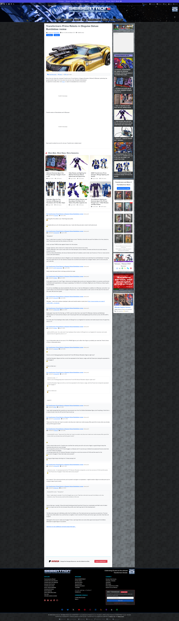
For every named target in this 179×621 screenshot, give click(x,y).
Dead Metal (56, 32)
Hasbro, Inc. (112, 616)
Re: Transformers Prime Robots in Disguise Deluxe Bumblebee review (64, 214)
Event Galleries (48, 590)
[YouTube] (79, 610)
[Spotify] (117, 610)
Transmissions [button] (67, 19)
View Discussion (53, 74)
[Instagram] (90, 610)
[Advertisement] (37, 44)
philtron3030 (57, 309)
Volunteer (108, 582)
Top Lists (46, 594)
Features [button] (105, 19)
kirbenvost (56, 488)
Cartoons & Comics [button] (93, 19)
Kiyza (55, 407)
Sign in (60, 74)
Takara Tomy (121, 616)
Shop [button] (58, 19)
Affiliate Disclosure (80, 585)
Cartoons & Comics (49, 589)
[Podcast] (106, 610)
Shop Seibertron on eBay (112, 585)
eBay (129, 30)
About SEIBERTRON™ (80, 579)
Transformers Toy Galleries (51, 582)
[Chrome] (45, 600)
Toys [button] (83, 19)
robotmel (56, 349)
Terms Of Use (78, 584)
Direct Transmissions (117, 592)
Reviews (57, 35)
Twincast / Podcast (110, 580)
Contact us (78, 591)
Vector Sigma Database (50, 587)
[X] (73, 610)
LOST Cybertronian (58, 268)
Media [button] (112, 19)
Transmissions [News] (49, 579)
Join (67, 74)
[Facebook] (62, 610)
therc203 (56, 298)
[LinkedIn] (95, 610)
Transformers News (122, 55)
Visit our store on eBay (123, 188)
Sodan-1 (56, 278)
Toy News (49, 35)
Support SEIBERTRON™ (101, 561)
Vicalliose (56, 215)
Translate (77, 587)
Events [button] (119, 19)
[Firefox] (51, 600)
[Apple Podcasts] (111, 610)
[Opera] (57, 600)
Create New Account (80, 597)
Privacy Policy (78, 580)
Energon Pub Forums (49, 584)
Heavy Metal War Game (50, 592)
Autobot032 (56, 232)
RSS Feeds (108, 584)
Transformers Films (49, 585)
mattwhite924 (57, 418)
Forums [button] (77, 19)
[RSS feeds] (101, 610)
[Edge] (54, 600)
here (63, 81)
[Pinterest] (85, 610)
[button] (145, 4)
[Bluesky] (68, 610)
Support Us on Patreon (111, 587)
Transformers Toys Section (51, 580)
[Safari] (48, 600)
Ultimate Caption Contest (122, 307)
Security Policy (78, 582)
